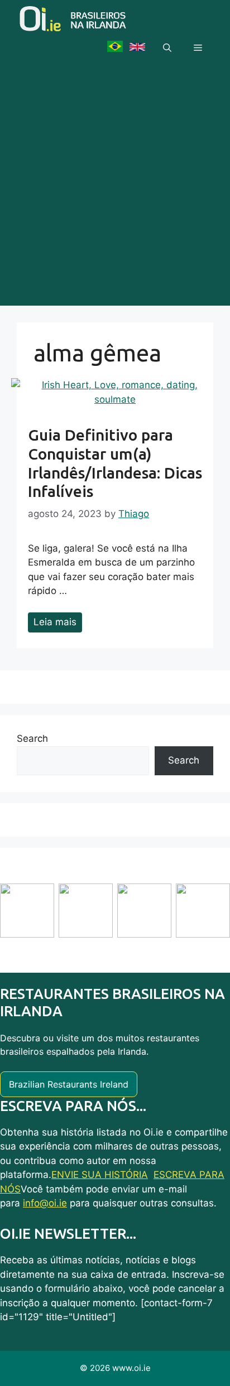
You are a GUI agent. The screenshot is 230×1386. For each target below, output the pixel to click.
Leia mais (54, 621)
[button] (167, 48)
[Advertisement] (115, 191)
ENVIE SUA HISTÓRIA (99, 1174)
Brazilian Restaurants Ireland (68, 1084)
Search (32, 738)
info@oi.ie (45, 1203)
